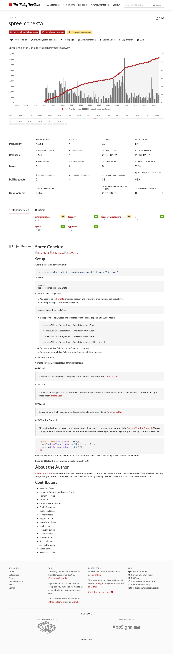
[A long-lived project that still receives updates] (96, 217)
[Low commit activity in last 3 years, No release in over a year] (129, 217)
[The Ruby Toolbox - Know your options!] (24, 5)
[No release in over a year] (63, 217)
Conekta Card (111, 376)
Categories (14, 574)
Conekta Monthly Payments (140, 428)
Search (12, 587)
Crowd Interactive (43, 473)
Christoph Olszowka (57, 578)
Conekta (60, 298)
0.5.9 (39, 154)
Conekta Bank (116, 412)
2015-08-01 (109, 193)
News (11, 584)
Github (75, 601)
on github (96, 574)
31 (103, 179)
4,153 (39, 143)
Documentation (16, 581)
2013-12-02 (109, 154)
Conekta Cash (55, 395)
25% (138, 166)
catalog (98, 583)
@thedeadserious (56, 601)
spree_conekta (26, 23)
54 (136, 143)
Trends (12, 578)
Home (11, 571)
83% (138, 179)
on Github (93, 586)
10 (103, 143)
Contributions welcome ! (101, 592)
